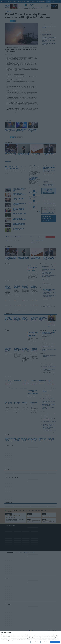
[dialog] (30, 637)
